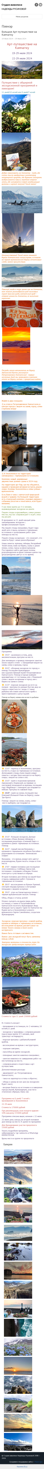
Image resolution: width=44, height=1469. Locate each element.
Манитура (38, 1462)
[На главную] (15, 7)
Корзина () (22, 1466)
